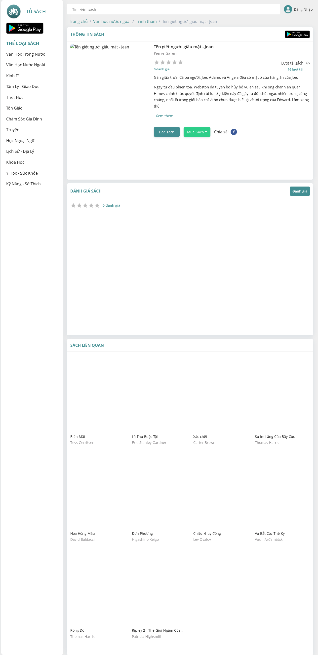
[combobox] (173, 9)
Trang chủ (78, 21)
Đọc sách (167, 131)
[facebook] (234, 132)
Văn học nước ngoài (111, 21)
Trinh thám (146, 21)
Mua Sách (195, 131)
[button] (78, 21)
